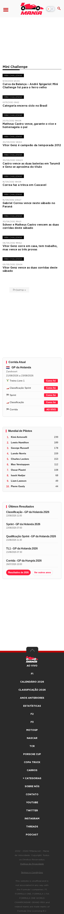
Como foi (51, 380)
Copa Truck (32, 762)
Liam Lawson (18, 480)
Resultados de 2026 (18, 572)
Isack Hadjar (18, 475)
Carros (32, 770)
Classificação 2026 (32, 690)
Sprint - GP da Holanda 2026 (23, 524)
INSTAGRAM (32, 818)
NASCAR (32, 738)
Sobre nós (32, 786)
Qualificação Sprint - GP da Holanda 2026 (31, 536)
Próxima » (19, 290)
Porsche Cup (32, 754)
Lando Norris (18, 453)
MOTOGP (32, 730)
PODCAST (32, 835)
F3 (32, 722)
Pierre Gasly (18, 486)
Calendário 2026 (32, 682)
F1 (32, 674)
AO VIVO (51, 409)
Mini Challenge (13, 75)
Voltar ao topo (32, 651)
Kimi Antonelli (19, 437)
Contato (32, 794)
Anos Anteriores (32, 698)
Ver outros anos (42, 572)
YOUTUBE (32, 802)
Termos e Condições (32, 872)
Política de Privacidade (32, 864)
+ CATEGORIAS (32, 778)
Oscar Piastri (18, 469)
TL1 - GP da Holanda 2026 (22, 548)
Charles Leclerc (20, 459)
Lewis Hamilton (20, 442)
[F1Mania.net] (32, 9)
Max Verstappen (20, 464)
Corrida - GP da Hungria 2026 (23, 560)
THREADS (32, 827)
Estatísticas (32, 706)
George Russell (20, 448)
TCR (32, 746)
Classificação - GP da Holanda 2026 (27, 512)
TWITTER (32, 810)
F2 (32, 714)
